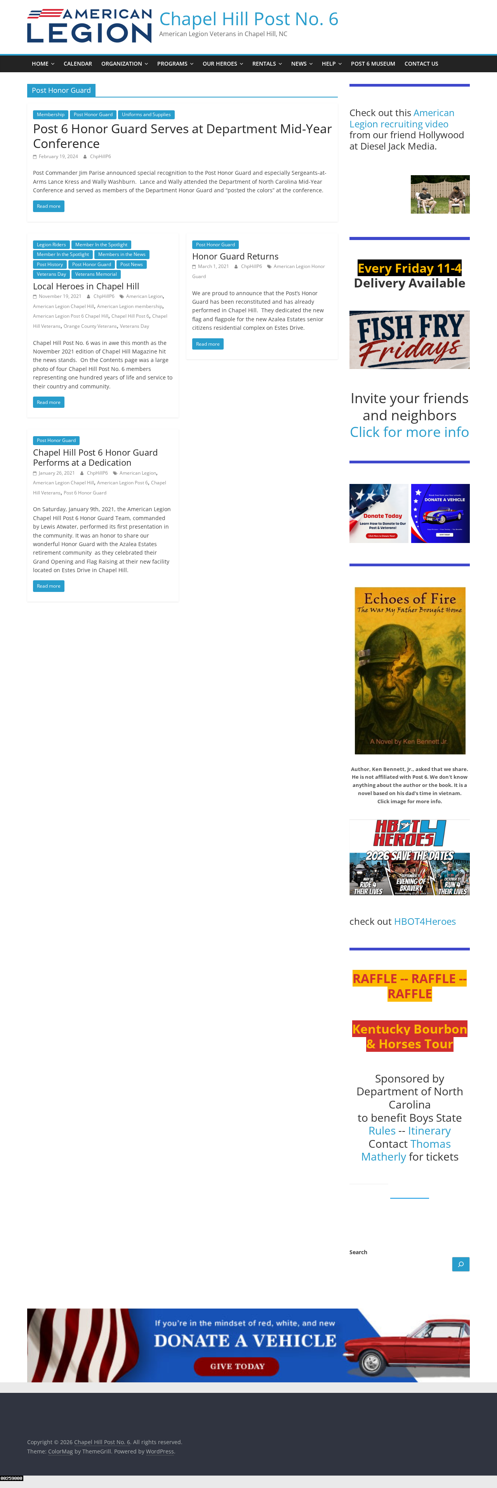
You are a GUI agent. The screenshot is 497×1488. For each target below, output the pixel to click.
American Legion (144, 296)
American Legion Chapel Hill (63, 306)
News (299, 63)
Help (329, 63)
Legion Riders (51, 244)
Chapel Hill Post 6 (130, 316)
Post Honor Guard (93, 114)
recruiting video (414, 123)
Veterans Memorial (96, 274)
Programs (172, 63)
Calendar (78, 63)
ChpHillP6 (100, 156)
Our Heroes (220, 63)
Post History (50, 264)
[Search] (461, 1264)
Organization (121, 63)
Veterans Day (51, 274)
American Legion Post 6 (122, 482)
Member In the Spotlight (101, 244)
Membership (50, 114)
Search (358, 1252)
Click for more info (409, 431)
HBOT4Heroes (425, 921)
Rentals (264, 63)
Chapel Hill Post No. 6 (249, 18)
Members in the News (122, 254)
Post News (131, 264)
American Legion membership (129, 306)
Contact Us (421, 63)
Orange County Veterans (90, 326)
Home (40, 63)
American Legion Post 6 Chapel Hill (70, 316)
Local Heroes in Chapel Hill (86, 286)
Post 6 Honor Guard (85, 492)
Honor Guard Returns (235, 256)
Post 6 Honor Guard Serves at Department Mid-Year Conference (182, 135)
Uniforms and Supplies (146, 114)
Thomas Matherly (406, 1150)
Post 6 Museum (373, 63)
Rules (382, 1130)
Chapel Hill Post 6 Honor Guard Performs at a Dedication (95, 457)
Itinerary (429, 1130)
